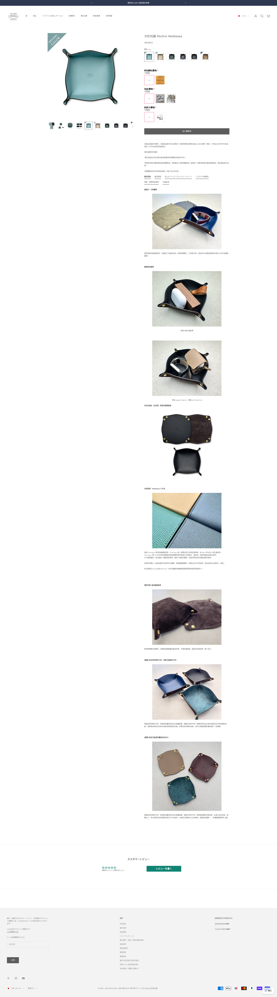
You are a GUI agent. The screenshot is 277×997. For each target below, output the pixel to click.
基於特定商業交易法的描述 (129, 960)
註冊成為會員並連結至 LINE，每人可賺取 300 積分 (130, 3)
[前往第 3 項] (70, 126)
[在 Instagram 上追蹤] (15, 978)
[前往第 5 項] (89, 126)
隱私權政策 (124, 948)
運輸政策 (123, 956)
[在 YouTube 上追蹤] (23, 978)
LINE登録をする (12, 932)
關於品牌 (84, 16)
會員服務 (123, 932)
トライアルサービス (127, 936)
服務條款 (123, 952)
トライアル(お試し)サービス (52, 16)
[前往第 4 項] (79, 126)
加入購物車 (186, 131)
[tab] (147, 177)
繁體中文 (31, 988)
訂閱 (13, 960)
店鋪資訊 (72, 16)
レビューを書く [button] (164, 868)
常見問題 (109, 16)
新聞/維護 (96, 16)
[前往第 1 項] (52, 126)
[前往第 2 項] (61, 126)
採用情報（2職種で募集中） (130, 969)
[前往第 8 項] (116, 126)
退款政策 (123, 944)
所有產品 (123, 924)
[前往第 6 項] (98, 126)
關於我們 (123, 928)
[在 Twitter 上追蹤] (8, 978)
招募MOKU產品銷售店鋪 (129, 965)
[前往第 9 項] (125, 126)
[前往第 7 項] (107, 126)
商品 (34, 16)
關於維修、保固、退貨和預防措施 (132, 940)
